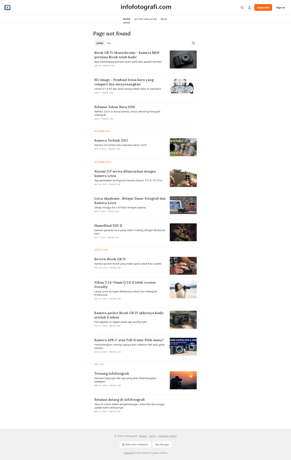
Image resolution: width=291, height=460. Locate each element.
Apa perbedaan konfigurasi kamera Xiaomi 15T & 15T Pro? (128, 180)
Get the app (162, 444)
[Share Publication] (249, 7)
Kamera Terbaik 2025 (111, 140)
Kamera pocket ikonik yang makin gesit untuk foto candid (127, 263)
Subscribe (263, 7)
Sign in (280, 7)
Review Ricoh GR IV (110, 259)
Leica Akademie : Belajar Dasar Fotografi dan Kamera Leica (130, 200)
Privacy (143, 436)
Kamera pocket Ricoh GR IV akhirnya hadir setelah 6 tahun (129, 315)
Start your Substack (136, 444)
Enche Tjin (108, 65)
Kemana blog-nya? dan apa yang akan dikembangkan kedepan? (125, 379)
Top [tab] (108, 43)
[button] (126, 19)
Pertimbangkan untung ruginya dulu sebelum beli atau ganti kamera (129, 346)
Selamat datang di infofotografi (119, 400)
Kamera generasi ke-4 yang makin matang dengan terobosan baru (129, 231)
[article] (145, 61)
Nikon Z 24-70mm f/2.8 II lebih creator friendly (125, 284)
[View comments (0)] (119, 70)
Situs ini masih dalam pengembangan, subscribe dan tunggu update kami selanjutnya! (129, 405)
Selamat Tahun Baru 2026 (114, 107)
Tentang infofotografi (111, 373)
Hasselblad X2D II (108, 226)
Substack (129, 452)
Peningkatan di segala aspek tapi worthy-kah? (120, 321)
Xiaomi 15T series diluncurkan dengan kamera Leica (125, 173)
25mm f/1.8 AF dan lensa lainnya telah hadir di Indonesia (127, 88)
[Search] (242, 7)
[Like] (96, 70)
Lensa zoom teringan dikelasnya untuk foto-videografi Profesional (125, 293)
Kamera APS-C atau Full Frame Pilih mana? (129, 340)
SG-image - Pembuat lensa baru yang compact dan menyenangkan (124, 82)
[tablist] (103, 43)
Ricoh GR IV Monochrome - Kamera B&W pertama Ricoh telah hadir (127, 55)
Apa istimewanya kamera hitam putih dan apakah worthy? (128, 61)
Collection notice (167, 436)
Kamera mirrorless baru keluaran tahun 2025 (120, 145)
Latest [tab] (99, 43)
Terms (152, 436)
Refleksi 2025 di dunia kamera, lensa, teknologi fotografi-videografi (127, 113)
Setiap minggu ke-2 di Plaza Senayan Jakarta (120, 207)
